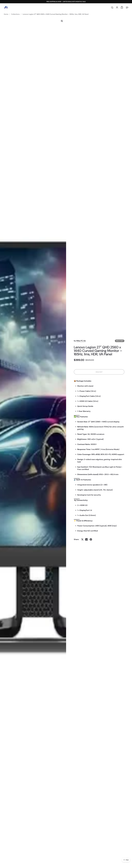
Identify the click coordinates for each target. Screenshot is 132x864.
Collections (15, 14)
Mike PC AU (81, 341)
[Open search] (112, 8)
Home (6, 14)
